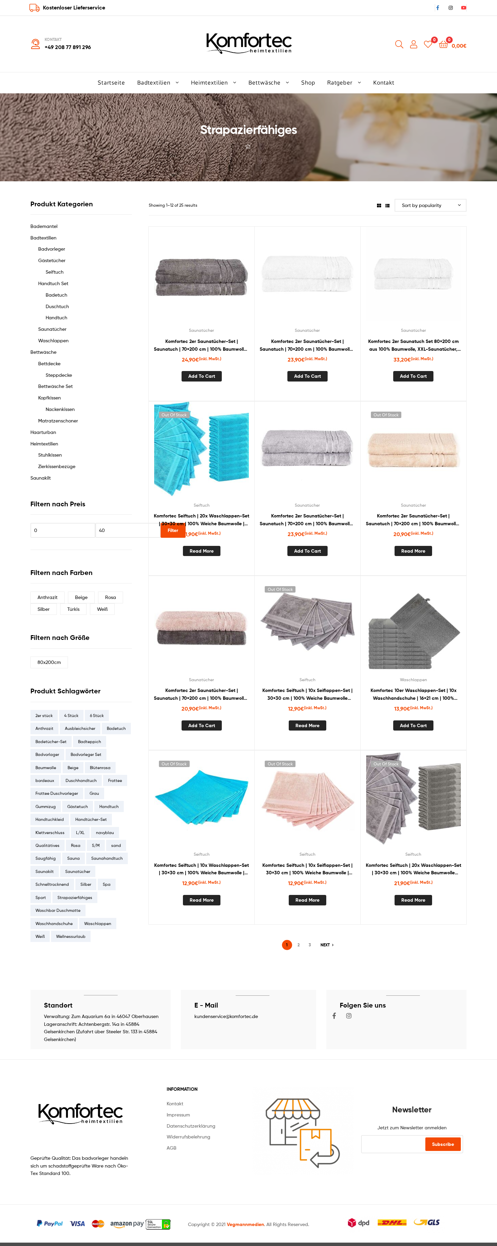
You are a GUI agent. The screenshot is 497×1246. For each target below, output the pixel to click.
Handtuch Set (53, 283)
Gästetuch (77, 806)
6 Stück (97, 715)
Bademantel (43, 226)
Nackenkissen (60, 409)
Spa (107, 884)
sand (116, 845)
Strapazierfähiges (74, 897)
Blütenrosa (100, 767)
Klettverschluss (50, 832)
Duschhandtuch (81, 780)
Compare (201, 278)
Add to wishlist (184, 278)
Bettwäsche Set (55, 386)
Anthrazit (47, 597)
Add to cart (201, 376)
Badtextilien (43, 237)
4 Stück (71, 715)
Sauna (73, 858)
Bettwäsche (43, 352)
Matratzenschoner (58, 420)
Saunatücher (201, 330)
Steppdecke (59, 375)
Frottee (115, 780)
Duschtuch (57, 306)
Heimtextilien (44, 443)
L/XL (80, 832)
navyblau (105, 832)
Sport (41, 897)
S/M (96, 845)
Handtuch (56, 317)
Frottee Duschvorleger (57, 793)
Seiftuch (202, 505)
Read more (202, 551)
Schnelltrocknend (52, 884)
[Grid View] (379, 205)
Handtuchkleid (50, 819)
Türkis (73, 609)
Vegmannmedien (245, 1224)
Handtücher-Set (91, 819)
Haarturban (43, 432)
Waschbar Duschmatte (58, 910)
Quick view (218, 278)
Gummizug (46, 806)
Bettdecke (49, 363)
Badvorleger (51, 249)
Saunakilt (40, 478)
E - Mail (206, 1005)
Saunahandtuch (107, 858)
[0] (428, 43)
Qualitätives (48, 845)
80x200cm (49, 662)
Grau (94, 793)
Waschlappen (413, 679)
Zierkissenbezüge (56, 466)
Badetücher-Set (51, 741)
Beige (81, 597)
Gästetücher (52, 260)
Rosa (110, 597)
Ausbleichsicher (80, 728)
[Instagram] (349, 1016)
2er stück (44, 715)
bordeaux (45, 780)
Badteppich (89, 741)
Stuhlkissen (50, 455)
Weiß (102, 609)
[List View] (387, 205)
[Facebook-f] (334, 1016)
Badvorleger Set (86, 754)
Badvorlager (47, 754)
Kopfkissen (49, 397)
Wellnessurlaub (71, 936)
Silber (44, 609)
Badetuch (56, 295)
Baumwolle (46, 767)
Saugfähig (46, 858)
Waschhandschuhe (54, 923)
